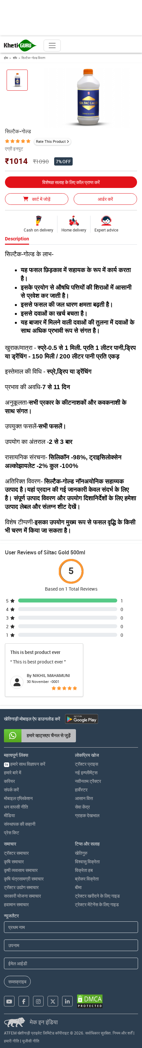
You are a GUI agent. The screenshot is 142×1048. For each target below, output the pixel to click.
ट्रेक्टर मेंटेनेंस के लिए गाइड (97, 904)
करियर (9, 781)
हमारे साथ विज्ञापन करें (25, 764)
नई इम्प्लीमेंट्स (86, 772)
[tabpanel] (71, 392)
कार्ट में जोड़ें (41, 199)
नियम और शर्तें (122, 1032)
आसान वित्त (84, 798)
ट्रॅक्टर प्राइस (86, 764)
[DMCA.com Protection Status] (90, 1001)
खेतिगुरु (81, 853)
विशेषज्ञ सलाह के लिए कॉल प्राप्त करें (71, 182)
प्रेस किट (11, 832)
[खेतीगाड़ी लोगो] (20, 45)
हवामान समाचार (16, 904)
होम (6, 57)
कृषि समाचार (14, 861)
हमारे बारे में (12, 772)
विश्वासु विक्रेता (87, 861)
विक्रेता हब (84, 870)
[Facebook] (23, 1001)
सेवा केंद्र (82, 807)
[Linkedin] (67, 1001)
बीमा (78, 887)
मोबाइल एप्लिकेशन (18, 798)
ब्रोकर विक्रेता (87, 879)
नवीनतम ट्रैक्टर (88, 781)
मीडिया (9, 815)
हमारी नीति (11, 1040)
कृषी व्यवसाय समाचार (21, 870)
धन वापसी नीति (16, 807)
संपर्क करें (11, 789)
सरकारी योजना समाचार (22, 896)
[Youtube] (9, 1001)
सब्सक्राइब (17, 981)
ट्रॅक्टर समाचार (16, 853)
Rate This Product (51, 141)
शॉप (14, 57)
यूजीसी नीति (30, 1040)
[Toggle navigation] (52, 45)
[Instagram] (38, 1001)
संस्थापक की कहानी (19, 824)
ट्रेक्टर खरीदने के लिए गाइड (97, 896)
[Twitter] (53, 1001)
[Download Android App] (81, 719)
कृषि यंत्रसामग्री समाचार (24, 879)
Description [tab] (17, 238)
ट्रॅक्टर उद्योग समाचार (21, 887)
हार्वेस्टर (81, 789)
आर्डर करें (105, 199)
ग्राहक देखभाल (87, 815)
